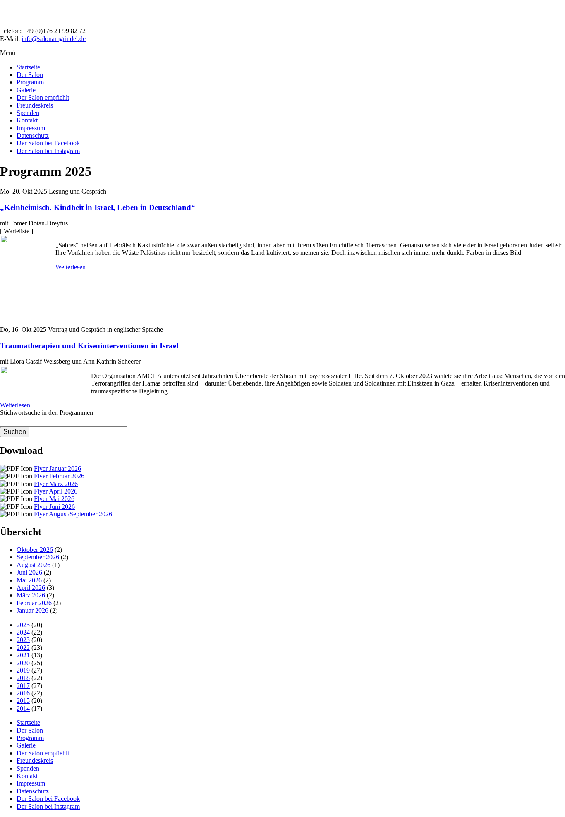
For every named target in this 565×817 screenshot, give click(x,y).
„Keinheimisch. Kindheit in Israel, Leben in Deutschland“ (97, 207)
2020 (23, 662)
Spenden (28, 112)
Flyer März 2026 (56, 483)
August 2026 (33, 564)
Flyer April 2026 (55, 491)
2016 (23, 693)
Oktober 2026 (35, 549)
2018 (23, 677)
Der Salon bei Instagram (48, 150)
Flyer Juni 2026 (54, 506)
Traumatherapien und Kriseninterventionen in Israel (89, 345)
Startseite (28, 67)
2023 (23, 639)
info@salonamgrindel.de (54, 38)
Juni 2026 (29, 572)
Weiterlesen (70, 267)
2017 (23, 685)
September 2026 (38, 557)
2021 (23, 655)
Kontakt (27, 120)
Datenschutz (33, 135)
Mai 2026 (29, 580)
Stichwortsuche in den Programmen (46, 412)
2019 (23, 670)
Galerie (26, 89)
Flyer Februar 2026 (59, 475)
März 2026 (31, 595)
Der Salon (30, 74)
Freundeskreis (35, 105)
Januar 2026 (32, 610)
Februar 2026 (34, 602)
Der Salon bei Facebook (48, 142)
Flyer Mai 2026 (54, 498)
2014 (23, 708)
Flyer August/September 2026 (73, 514)
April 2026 (31, 587)
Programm (30, 82)
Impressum (31, 128)
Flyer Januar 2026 (57, 468)
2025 (23, 624)
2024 (23, 632)
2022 (23, 647)
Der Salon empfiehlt (43, 97)
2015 (23, 700)
